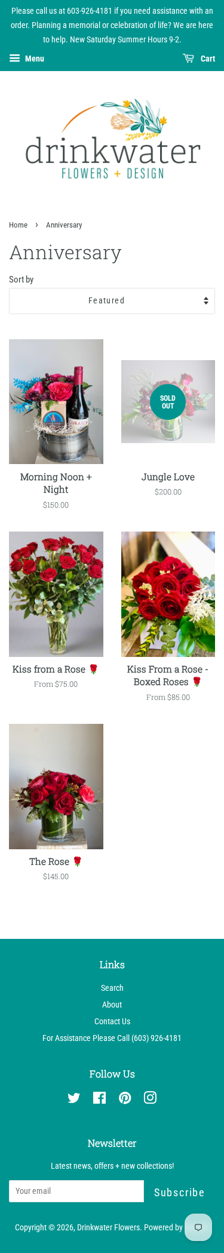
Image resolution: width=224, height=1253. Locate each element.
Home (18, 224)
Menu (33, 59)
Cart (207, 59)
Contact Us (112, 1021)
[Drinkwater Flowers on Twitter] (74, 1100)
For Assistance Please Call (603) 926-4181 (112, 1038)
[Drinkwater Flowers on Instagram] (150, 1100)
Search (112, 988)
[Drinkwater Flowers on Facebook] (99, 1100)
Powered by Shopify (176, 1228)
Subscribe (179, 1192)
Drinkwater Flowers (108, 1228)
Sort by (21, 279)
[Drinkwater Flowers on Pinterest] (124, 1100)
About (112, 1005)
